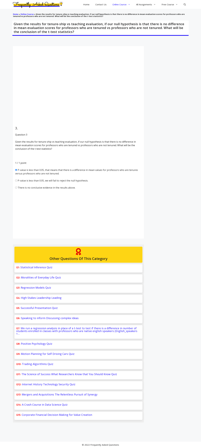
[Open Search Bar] (185, 4)
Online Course (119, 4)
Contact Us (101, 4)
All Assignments (144, 4)
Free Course (168, 4)
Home (86, 4)
